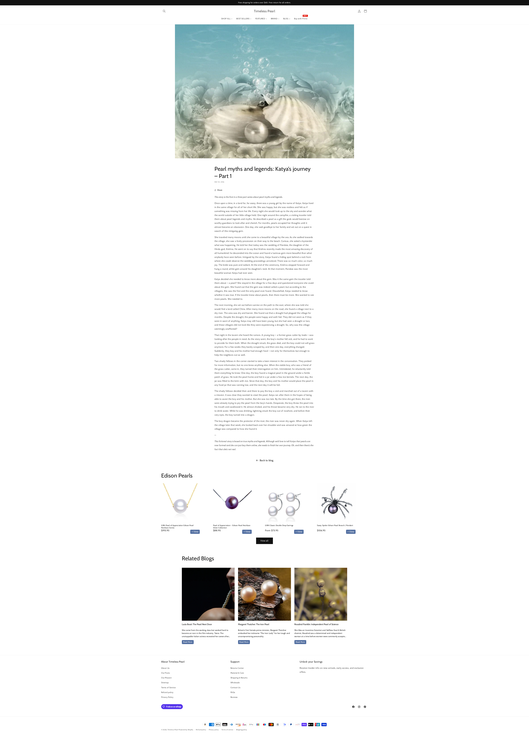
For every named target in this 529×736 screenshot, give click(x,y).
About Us (165, 668)
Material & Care (237, 673)
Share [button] (219, 190)
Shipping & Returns (239, 678)
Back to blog (266, 460)
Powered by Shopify (186, 730)
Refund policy (167, 692)
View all (264, 541)
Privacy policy (214, 729)
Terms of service (227, 729)
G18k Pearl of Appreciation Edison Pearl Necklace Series (177, 526)
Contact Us (235, 687)
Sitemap (165, 682)
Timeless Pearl (173, 730)
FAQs (232, 692)
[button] (164, 11)
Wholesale (235, 682)
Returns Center (237, 668)
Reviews (234, 697)
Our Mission (166, 678)
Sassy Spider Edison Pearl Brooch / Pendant (335, 525)
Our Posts (165, 673)
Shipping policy (241, 729)
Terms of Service (168, 687)
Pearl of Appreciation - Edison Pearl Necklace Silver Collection (231, 526)
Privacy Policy (167, 697)
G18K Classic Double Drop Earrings (279, 525)
